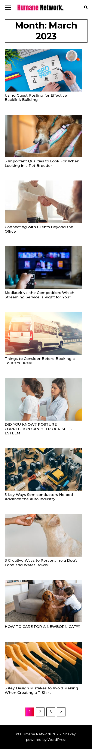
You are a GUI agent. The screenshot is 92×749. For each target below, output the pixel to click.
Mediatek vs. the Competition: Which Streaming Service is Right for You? (39, 295)
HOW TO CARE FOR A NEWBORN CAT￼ (42, 626)
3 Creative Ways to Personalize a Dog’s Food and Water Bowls (41, 562)
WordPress (56, 740)
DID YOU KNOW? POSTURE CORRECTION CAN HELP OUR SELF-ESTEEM (38, 428)
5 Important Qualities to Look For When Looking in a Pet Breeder (42, 163)
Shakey (69, 734)
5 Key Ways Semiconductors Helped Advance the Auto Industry (39, 497)
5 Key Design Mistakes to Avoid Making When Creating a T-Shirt (41, 690)
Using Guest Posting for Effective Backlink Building (36, 97)
